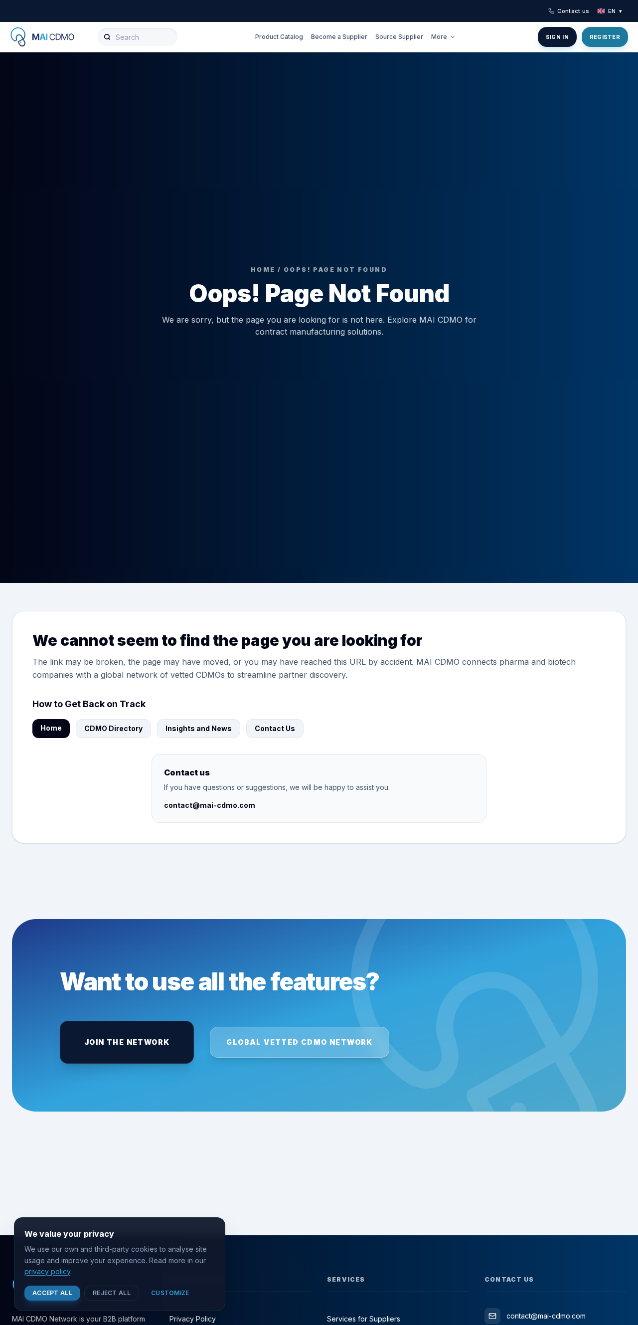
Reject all (112, 1293)
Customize (170, 1293)
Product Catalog (279, 36)
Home (51, 728)
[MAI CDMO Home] (50, 37)
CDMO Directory (113, 728)
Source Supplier (399, 36)
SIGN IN (557, 36)
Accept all (52, 1293)
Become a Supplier (339, 36)
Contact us (573, 10)
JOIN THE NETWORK (126, 1042)
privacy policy (47, 1271)
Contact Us (275, 728)
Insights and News (198, 728)
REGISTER (605, 36)
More (439, 36)
